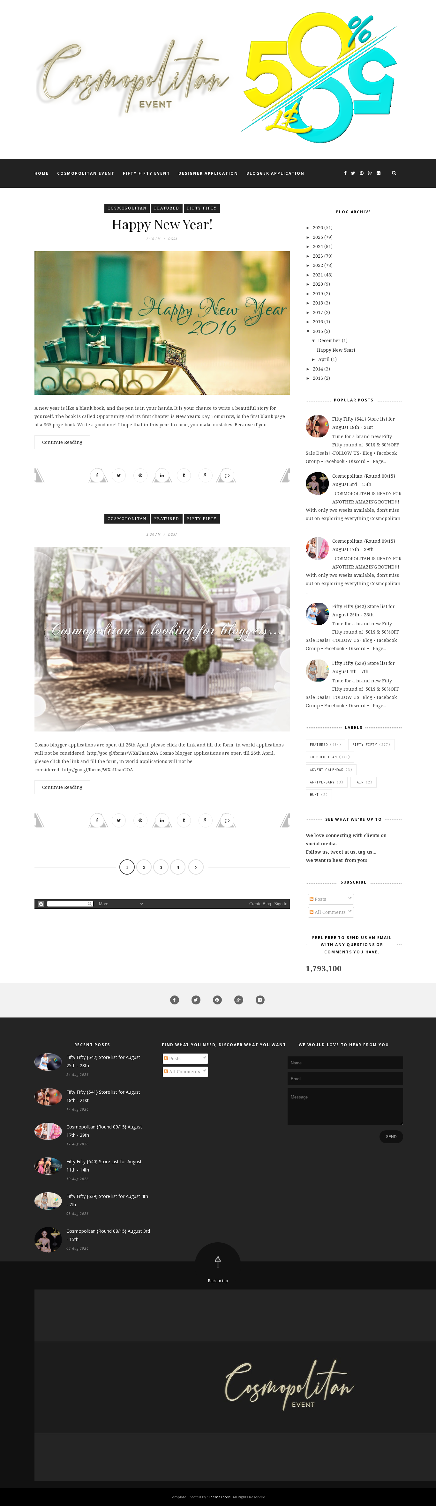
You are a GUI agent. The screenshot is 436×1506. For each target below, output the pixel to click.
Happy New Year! (162, 224)
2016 (318, 322)
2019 (318, 293)
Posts (319, 899)
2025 (318, 237)
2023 (318, 256)
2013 (318, 378)
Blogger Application (275, 173)
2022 (318, 265)
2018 (318, 303)
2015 (318, 331)
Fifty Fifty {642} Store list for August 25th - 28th (103, 1061)
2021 (318, 275)
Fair (359, 782)
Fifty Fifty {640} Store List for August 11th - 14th (104, 1165)
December (330, 340)
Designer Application (208, 173)
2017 (318, 312)
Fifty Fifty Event (146, 173)
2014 (318, 369)
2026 (318, 227)
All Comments (329, 912)
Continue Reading (62, 442)
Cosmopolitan (127, 208)
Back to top (218, 1280)
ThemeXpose (219, 1497)
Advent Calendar (326, 770)
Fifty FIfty (202, 208)
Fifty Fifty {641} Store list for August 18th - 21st (103, 1096)
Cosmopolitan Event (86, 173)
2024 (318, 246)
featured (166, 208)
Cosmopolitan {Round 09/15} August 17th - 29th (104, 1131)
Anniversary (322, 782)
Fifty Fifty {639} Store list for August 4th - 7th (107, 1200)
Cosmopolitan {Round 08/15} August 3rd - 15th (108, 1235)
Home (41, 173)
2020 (318, 284)
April (324, 359)
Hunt (314, 795)
